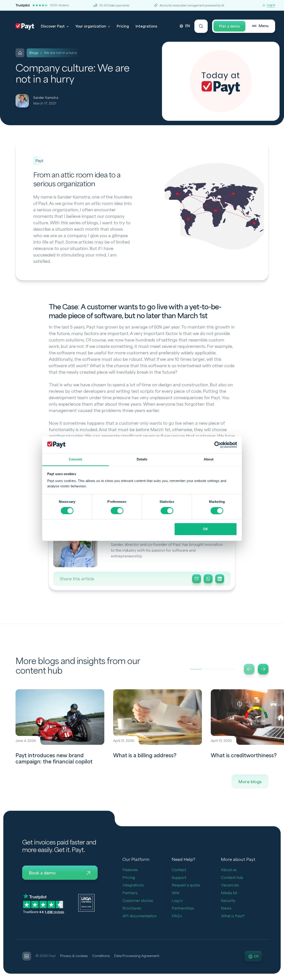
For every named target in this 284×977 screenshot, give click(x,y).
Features (130, 870)
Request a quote (186, 885)
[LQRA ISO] (86, 902)
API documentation (139, 916)
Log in (177, 901)
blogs (33, 53)
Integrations (146, 26)
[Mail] (196, 578)
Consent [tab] (75, 459)
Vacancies (230, 885)
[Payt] (25, 26)
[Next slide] (263, 669)
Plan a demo (229, 26)
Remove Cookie (281, 974)
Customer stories (137, 901)
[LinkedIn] (219, 578)
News (226, 908)
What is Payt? (233, 916)
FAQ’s (177, 916)
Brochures (131, 908)
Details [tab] (142, 459)
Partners (130, 893)
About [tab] (208, 459)
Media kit (229, 893)
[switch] (117, 510)
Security (228, 901)
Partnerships (183, 908)
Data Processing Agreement (136, 956)
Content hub (232, 878)
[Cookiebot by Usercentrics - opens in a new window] (217, 444)
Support (179, 878)
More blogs (250, 781)
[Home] (20, 52)
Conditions (101, 956)
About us (229, 870)
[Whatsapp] (208, 578)
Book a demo (42, 873)
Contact (179, 870)
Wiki (175, 893)
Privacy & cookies (74, 956)
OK (205, 529)
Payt (39, 161)
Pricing (123, 26)
